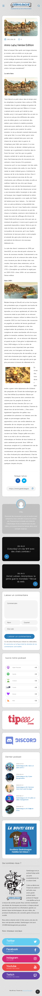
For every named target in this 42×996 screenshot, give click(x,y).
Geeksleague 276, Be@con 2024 (24, 809)
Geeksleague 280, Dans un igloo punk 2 (25, 766)
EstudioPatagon (28, 990)
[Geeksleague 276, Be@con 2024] (9, 809)
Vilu (21, 512)
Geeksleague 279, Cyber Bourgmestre (24, 777)
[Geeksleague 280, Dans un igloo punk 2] (9, 766)
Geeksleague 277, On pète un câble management (25, 798)
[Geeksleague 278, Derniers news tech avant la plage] (9, 788)
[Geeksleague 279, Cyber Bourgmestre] (9, 777)
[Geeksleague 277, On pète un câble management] (9, 799)
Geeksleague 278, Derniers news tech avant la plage (25, 788)
